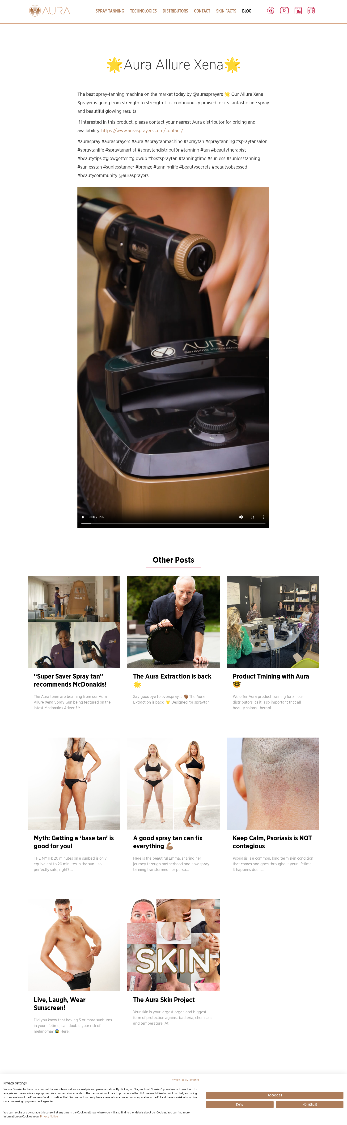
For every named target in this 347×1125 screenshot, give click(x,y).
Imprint (194, 1079)
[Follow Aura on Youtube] (284, 10)
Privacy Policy (179, 1079)
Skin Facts (226, 11)
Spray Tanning (110, 11)
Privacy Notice (49, 1116)
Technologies (143, 11)
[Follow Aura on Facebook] (270, 10)
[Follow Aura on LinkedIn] (298, 10)
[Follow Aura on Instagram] (311, 10)
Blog (246, 11)
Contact (202, 11)
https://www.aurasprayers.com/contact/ (142, 130)
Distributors (175, 11)
